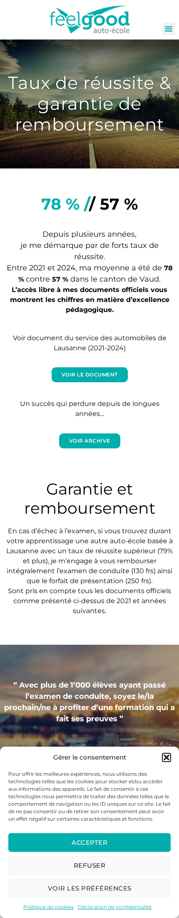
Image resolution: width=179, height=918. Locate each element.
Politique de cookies (48, 907)
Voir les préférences (90, 888)
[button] (166, 757)
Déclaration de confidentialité (115, 907)
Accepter (89, 842)
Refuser (90, 865)
